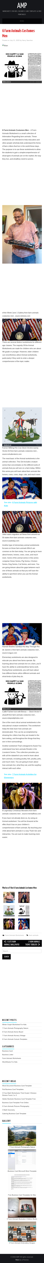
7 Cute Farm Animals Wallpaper (11, 943)
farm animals (33, 935)
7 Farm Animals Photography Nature (15, 1028)
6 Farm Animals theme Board (12, 1032)
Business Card (7, 1051)
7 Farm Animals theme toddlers (32, 943)
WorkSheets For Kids (9, 1062)
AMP (22, 6)
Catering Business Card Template (14, 1113)
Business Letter (7, 1054)
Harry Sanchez (27, 40)
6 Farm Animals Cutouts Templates (14, 1039)
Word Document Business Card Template (17, 1086)
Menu (22, 21)
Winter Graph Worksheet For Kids (14, 1024)
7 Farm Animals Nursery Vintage (13, 1035)
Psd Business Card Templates (13, 1089)
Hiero (17, 1260)
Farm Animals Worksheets (14, 935)
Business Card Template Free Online (15, 1102)
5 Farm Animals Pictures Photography (15, 1106)
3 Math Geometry (8, 1110)
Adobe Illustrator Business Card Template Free (19, 1099)
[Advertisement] (22, 107)
